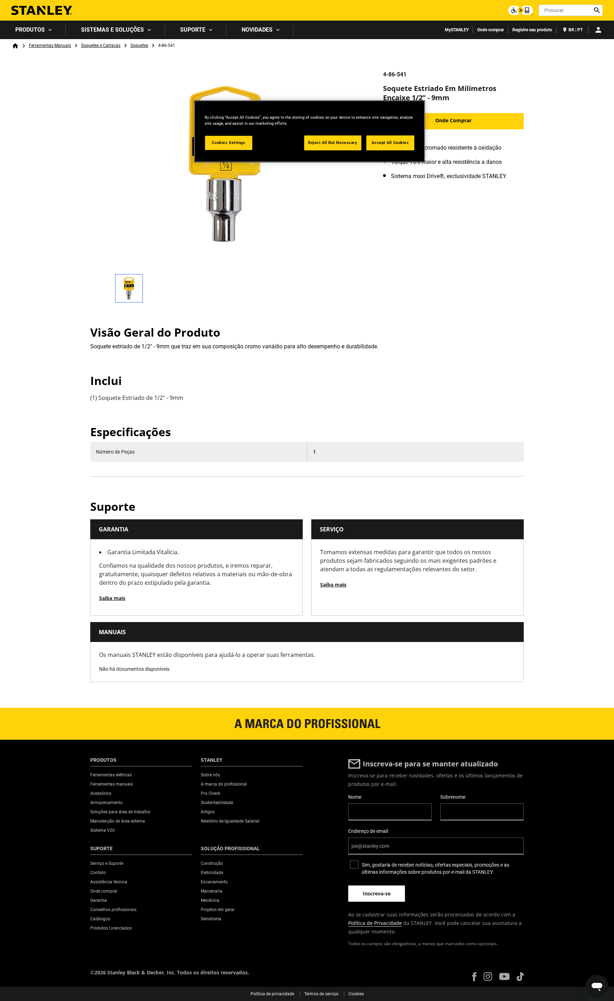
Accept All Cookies (390, 142)
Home (15, 45)
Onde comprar (490, 29)
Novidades (257, 29)
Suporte (192, 29)
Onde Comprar (453, 120)
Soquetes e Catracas (100, 45)
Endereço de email (368, 831)
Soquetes (139, 45)
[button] (474, 976)
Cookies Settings (228, 142)
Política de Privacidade (375, 923)
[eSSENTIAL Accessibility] (520, 10)
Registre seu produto (532, 29)
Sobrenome (452, 797)
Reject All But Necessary (332, 142)
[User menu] (598, 29)
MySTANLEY (457, 29)
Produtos (30, 29)
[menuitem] (33, 30)
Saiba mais (112, 598)
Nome (354, 797)
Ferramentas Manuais (50, 45)
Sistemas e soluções (112, 29)
